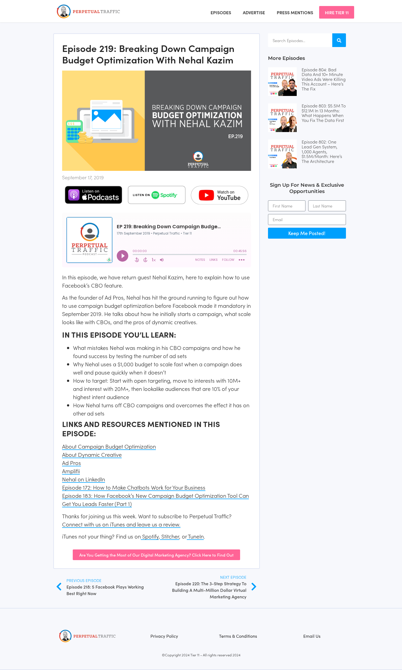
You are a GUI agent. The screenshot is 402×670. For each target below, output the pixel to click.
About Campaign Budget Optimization (109, 446)
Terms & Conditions (238, 636)
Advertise (254, 12)
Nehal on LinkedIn (83, 479)
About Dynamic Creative (92, 454)
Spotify (150, 536)
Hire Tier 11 (337, 12)
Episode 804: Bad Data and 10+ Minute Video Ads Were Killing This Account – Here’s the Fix (324, 79)
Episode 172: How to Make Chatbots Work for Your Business (133, 487)
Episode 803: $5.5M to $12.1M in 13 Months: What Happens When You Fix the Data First (324, 113)
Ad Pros (71, 462)
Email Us (312, 636)
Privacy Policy (164, 636)
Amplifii (71, 471)
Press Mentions (295, 12)
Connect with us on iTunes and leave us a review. (121, 524)
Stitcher (169, 536)
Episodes (221, 12)
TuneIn (195, 536)
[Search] (339, 40)
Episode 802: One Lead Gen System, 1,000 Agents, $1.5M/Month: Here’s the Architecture (322, 151)
